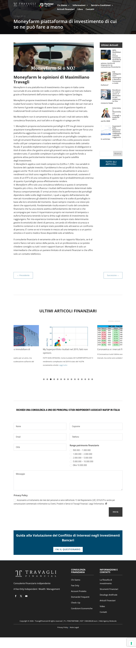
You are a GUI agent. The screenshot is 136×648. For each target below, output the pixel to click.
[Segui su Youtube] (26, 596)
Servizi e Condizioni (101, 5)
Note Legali (74, 627)
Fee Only (75, 585)
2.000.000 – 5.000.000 (82, 458)
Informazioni (79, 5)
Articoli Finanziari (108, 600)
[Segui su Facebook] (16, 596)
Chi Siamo (62, 5)
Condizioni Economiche (81, 608)
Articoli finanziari (66, 9)
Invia (115, 512)
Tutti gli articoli (111, 163)
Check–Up (75, 602)
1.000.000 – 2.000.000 (82, 454)
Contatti (90, 9)
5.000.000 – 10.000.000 (83, 461)
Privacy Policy (62, 627)
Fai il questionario (68, 549)
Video (102, 606)
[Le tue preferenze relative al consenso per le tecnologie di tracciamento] (131, 643)
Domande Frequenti (80, 597)
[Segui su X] (21, 596)
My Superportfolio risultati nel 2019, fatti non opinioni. (65, 351)
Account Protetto (78, 591)
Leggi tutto (63, 365)
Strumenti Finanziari (109, 589)
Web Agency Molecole (107, 621)
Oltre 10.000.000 (80, 465)
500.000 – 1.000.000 (82, 450)
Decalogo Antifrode (108, 594)
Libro (80, 9)
